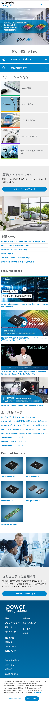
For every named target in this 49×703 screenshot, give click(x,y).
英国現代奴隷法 (11, 674)
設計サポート (10, 627)
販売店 (25, 633)
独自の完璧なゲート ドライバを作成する (17, 261)
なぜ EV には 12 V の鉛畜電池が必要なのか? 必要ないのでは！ (24, 421)
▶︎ (48, 26)
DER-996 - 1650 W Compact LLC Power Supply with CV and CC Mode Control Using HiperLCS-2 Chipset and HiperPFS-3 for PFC (24, 429)
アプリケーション (12, 623)
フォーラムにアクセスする (24, 593)
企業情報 (26, 618)
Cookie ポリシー (11, 665)
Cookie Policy (37, 693)
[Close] (45, 681)
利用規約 (8, 669)
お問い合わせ (10, 651)
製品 (7, 618)
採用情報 (8, 642)
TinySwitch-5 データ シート (12, 437)
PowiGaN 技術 (7, 253)
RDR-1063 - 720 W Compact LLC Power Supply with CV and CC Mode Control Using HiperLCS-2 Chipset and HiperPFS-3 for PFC (24, 433)
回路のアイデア (11, 631)
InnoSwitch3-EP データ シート (13, 441)
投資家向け (9, 638)
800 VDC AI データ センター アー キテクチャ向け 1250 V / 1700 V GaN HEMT (24, 241)
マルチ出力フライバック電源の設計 (15, 257)
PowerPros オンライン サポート (14, 249)
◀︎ (2, 26)
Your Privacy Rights (15, 699)
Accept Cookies (31, 699)
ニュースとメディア (30, 624)
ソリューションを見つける (24, 189)
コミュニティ (10, 646)
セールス (26, 629)
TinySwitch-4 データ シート (12, 445)
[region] (24, 690)
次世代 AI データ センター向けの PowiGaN (18, 417)
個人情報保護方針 (12, 660)
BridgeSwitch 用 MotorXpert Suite (15, 245)
